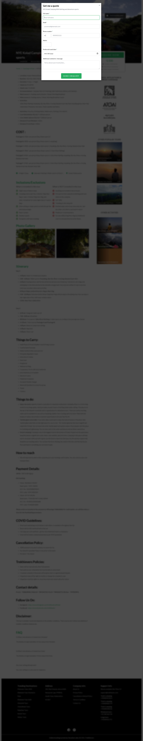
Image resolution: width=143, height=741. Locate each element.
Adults (45, 40)
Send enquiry (71, 76)
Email (44, 22)
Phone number (47, 31)
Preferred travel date (49, 49)
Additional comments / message (53, 58)
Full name (46, 13)
